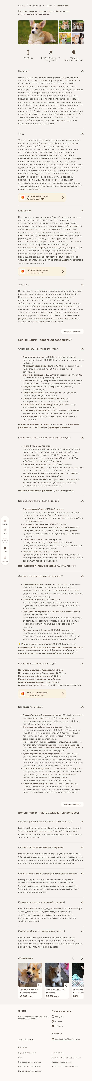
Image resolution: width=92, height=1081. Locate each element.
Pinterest (59, 1021)
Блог (20, 1057)
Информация (35, 5)
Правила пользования (62, 1062)
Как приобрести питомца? (30, 1066)
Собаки (49, 5)
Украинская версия (27, 1053)
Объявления (25, 958)
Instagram (59, 1016)
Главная (21, 5)
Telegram (59, 1026)
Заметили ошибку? (72, 331)
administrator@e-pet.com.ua (67, 1039)
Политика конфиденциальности (66, 1057)
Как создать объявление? (29, 1062)
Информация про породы (30, 1071)
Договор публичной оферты (64, 1066)
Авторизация (57, 1053)
